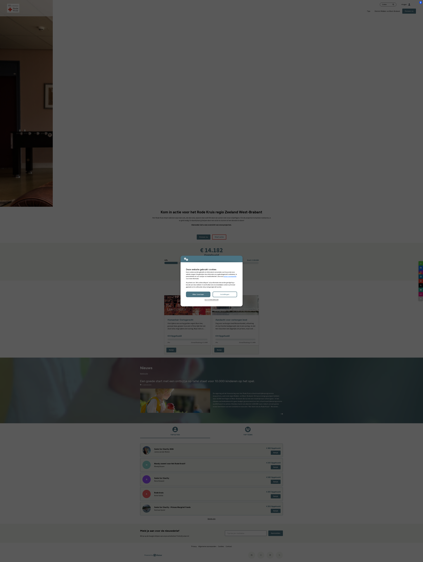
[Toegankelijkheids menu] (420, 2)
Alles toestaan (198, 294)
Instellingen (224, 294)
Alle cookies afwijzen (211, 300)
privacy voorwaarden (230, 276)
